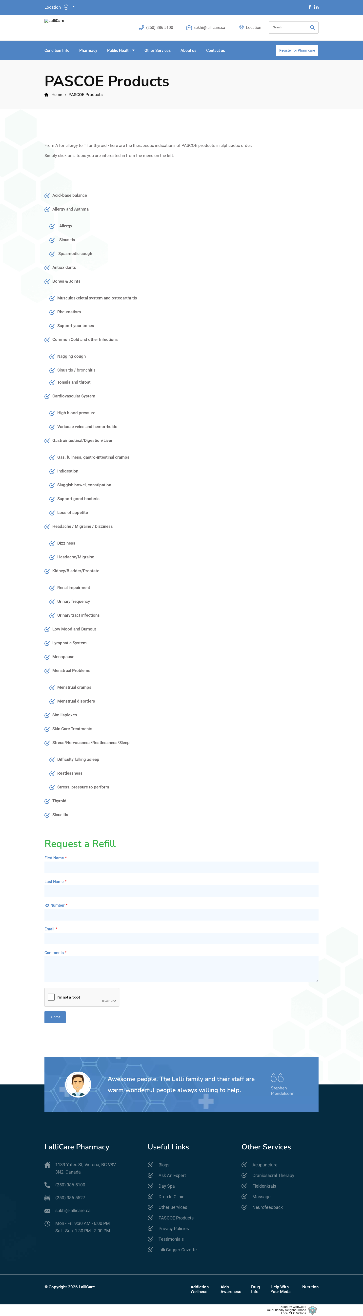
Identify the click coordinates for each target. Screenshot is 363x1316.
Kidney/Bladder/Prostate (75, 570)
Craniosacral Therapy (273, 1175)
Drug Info (255, 1289)
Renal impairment (73, 587)
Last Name (54, 881)
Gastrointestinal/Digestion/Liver (82, 440)
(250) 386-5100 (159, 27)
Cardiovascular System (73, 395)
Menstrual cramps (74, 687)
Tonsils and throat (74, 382)
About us (188, 50)
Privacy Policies (174, 1228)
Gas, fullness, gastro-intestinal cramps (93, 457)
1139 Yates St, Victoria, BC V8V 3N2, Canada (85, 1168)
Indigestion (67, 471)
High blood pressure (76, 412)
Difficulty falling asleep (78, 759)
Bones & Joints (66, 281)
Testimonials (171, 1239)
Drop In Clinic (171, 1196)
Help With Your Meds (281, 1289)
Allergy (65, 225)
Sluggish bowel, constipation (84, 484)
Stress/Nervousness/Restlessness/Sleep (91, 742)
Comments (54, 952)
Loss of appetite (72, 512)
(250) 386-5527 (70, 1197)
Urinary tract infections (78, 615)
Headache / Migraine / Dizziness (82, 526)
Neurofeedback (267, 1207)
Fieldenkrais (264, 1186)
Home (57, 94)
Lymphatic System (69, 642)
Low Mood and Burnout (74, 629)
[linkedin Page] (316, 7)
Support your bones (75, 325)
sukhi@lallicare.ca (209, 27)
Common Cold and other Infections (85, 339)
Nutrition (310, 1287)
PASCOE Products (176, 1217)
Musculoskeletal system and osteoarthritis (97, 297)
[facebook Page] (310, 7)
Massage (261, 1196)
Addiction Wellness (200, 1289)
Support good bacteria (78, 498)
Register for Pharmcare (297, 50)
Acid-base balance (69, 195)
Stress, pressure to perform (83, 787)
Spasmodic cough (75, 253)
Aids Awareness (231, 1289)
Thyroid (59, 800)
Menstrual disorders (76, 701)
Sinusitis (67, 239)
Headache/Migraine (75, 556)
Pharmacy (88, 50)
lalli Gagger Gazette (178, 1249)
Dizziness (66, 543)
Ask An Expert (172, 1175)
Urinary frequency (73, 601)
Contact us (215, 50)
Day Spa (167, 1186)
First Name (54, 858)
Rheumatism (69, 311)
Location (52, 7)
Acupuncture (265, 1164)
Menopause (63, 656)
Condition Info (56, 50)
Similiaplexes (64, 714)
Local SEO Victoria (293, 1313)
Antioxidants (64, 267)
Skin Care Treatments (72, 728)
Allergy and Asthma (70, 209)
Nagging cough (71, 356)
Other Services (157, 50)
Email (49, 929)
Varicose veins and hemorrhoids (87, 426)
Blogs (164, 1164)
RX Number (54, 905)
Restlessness (69, 773)
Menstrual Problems (71, 670)
